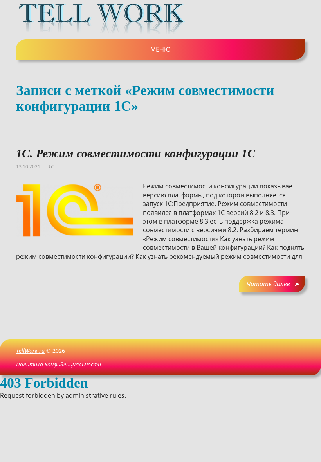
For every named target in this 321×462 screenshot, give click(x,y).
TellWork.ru (30, 350)
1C (51, 166)
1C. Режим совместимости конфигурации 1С (135, 153)
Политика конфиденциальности (58, 364)
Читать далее (268, 284)
